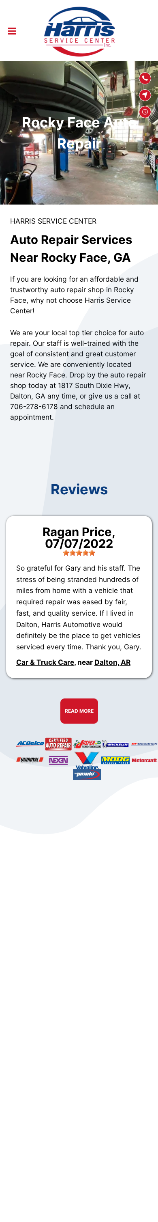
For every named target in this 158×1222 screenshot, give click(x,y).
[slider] (79, 553)
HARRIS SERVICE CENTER (53, 221)
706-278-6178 (34, 406)
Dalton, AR (112, 662)
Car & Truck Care (45, 662)
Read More (79, 711)
